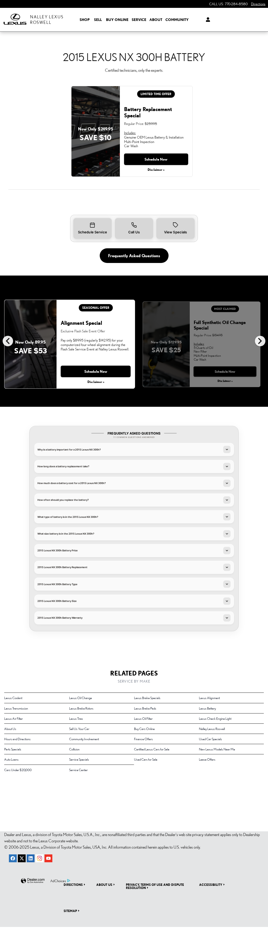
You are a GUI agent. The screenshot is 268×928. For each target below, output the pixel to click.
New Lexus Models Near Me (217, 749)
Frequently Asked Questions (134, 255)
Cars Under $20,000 (18, 770)
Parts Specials (12, 749)
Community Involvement (84, 739)
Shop (85, 20)
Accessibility (210, 884)
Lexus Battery (207, 708)
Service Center (78, 770)
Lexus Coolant (13, 698)
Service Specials (79, 759)
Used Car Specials (210, 739)
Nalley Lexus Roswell (212, 729)
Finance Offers (143, 739)
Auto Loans (11, 759)
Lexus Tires (76, 718)
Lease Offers (207, 759)
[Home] (15, 19)
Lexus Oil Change (80, 698)
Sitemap (70, 911)
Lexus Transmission (16, 708)
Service (139, 20)
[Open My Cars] (206, 19)
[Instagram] (39, 858)
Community (177, 20)
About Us (10, 729)
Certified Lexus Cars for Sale (151, 749)
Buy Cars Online (144, 729)
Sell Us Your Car (79, 729)
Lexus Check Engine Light (215, 718)
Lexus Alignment (209, 698)
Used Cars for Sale (145, 759)
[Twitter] (22, 858)
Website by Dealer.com (32, 881)
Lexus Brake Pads (145, 708)
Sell (98, 20)
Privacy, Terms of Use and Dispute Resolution (155, 886)
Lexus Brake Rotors (81, 708)
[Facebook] (13, 858)
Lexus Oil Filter (143, 718)
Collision (74, 749)
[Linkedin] (31, 858)
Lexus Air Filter (13, 718)
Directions (73, 884)
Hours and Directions (17, 739)
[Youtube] (48, 858)
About (155, 20)
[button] (92, 228)
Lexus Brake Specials (147, 698)
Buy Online (117, 20)
